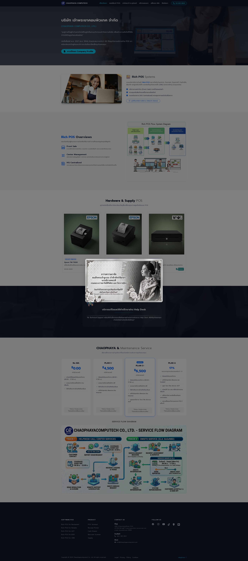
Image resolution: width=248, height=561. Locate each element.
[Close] (159, 261)
